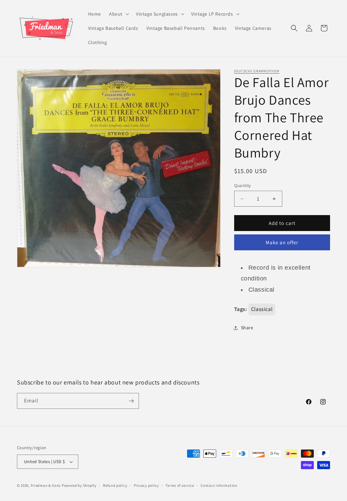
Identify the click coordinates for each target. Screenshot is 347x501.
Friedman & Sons (46, 485)
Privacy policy (146, 485)
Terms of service (179, 485)
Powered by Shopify (79, 485)
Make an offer (282, 242)
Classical (261, 309)
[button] (118, 14)
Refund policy (115, 485)
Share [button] (247, 328)
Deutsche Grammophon (257, 71)
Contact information (219, 485)
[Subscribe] (131, 401)
